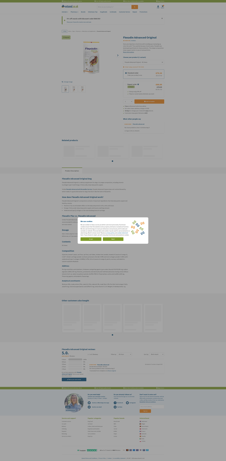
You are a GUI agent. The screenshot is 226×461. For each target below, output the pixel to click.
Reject (113, 239)
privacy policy (110, 233)
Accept (91, 239)
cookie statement (122, 233)
